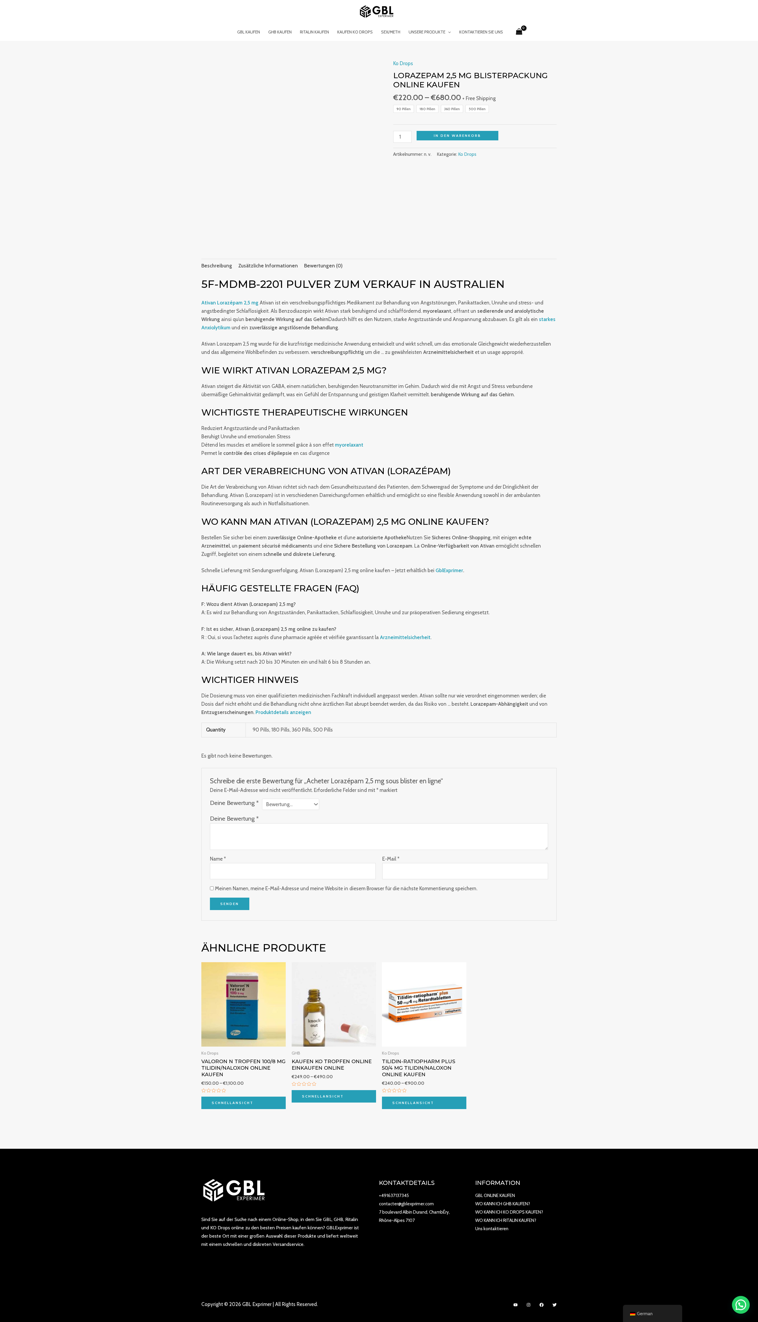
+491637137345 (394, 1195)
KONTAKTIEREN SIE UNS (481, 32)
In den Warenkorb (457, 135)
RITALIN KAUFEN (314, 32)
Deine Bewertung (234, 802)
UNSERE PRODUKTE (427, 32)
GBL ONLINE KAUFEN (495, 1195)
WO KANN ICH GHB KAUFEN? (502, 1204)
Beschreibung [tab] (216, 266)
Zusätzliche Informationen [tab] (268, 266)
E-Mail (390, 859)
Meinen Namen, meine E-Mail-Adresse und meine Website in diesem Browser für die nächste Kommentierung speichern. (346, 888)
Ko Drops (403, 63)
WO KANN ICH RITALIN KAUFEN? (505, 1220)
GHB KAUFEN (280, 32)
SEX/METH (390, 32)
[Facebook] (541, 1305)
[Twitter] (555, 1305)
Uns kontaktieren (491, 1228)
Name (218, 859)
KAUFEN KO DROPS (355, 32)
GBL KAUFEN (248, 32)
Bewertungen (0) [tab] (323, 266)
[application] (448, 32)
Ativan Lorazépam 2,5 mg (229, 303)
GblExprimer (449, 570)
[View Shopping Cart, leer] (519, 32)
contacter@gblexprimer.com (406, 1204)
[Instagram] (528, 1305)
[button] (741, 1305)
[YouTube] (515, 1305)
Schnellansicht (232, 1102)
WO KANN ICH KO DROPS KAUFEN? (509, 1212)
